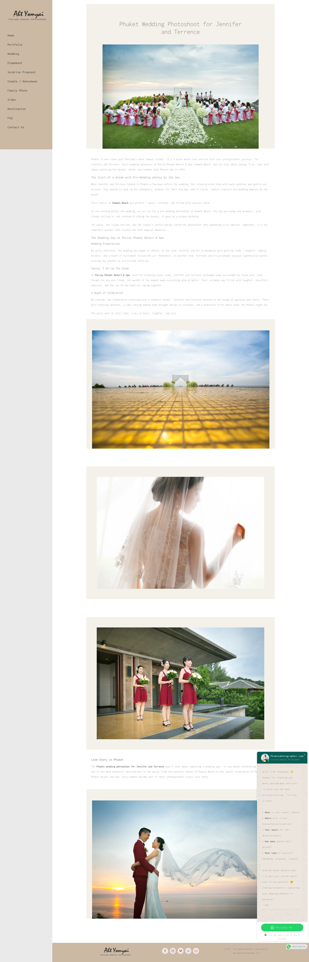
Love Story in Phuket (107, 759)
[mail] (196, 951)
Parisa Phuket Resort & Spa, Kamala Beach (184, 164)
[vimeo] (181, 951)
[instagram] (173, 951)
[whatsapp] (188, 951)
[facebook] (165, 951)
